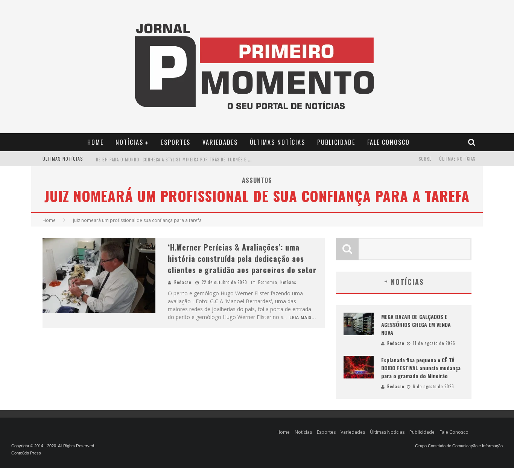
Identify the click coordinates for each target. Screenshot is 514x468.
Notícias (129, 142)
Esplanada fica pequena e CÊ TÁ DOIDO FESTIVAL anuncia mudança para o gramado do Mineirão (421, 368)
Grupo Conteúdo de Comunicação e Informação (459, 446)
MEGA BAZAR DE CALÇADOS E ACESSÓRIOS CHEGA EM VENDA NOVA (416, 324)
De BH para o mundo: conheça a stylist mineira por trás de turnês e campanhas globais (192, 160)
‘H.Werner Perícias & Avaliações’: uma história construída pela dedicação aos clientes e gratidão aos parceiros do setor (242, 258)
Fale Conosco (388, 142)
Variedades (220, 142)
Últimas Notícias (277, 142)
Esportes (175, 142)
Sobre (425, 159)
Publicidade (336, 142)
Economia (267, 282)
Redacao (182, 282)
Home (95, 142)
